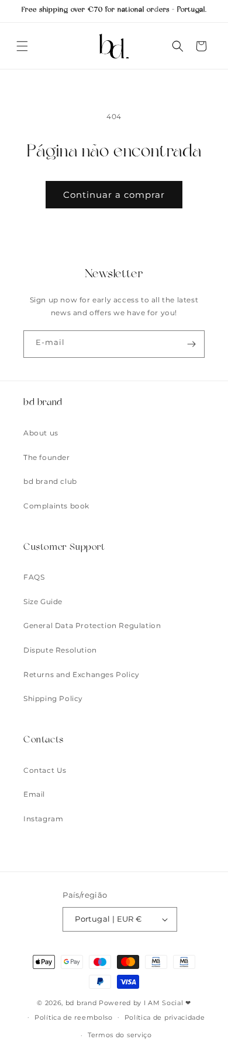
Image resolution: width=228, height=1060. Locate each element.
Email (34, 794)
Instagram (43, 818)
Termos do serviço (120, 1035)
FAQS (33, 577)
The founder (46, 457)
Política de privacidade (165, 1017)
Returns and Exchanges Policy (81, 674)
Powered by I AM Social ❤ (145, 1003)
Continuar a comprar (114, 194)
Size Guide (43, 601)
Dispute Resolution (60, 650)
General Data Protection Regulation (92, 625)
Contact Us (45, 770)
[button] (22, 46)
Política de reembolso (73, 1017)
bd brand (81, 1003)
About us (40, 432)
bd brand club (50, 481)
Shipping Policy (53, 698)
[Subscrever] (191, 344)
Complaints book (56, 505)
